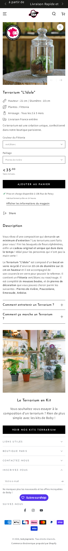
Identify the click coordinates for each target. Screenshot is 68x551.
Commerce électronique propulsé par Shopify (33, 543)
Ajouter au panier (34, 184)
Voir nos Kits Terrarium (34, 430)
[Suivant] (62, 4)
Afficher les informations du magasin (28, 203)
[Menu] (4, 14)
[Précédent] (6, 4)
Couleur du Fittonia (14, 137)
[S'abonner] (63, 481)
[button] (54, 14)
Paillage (7, 153)
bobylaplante (27, 539)
